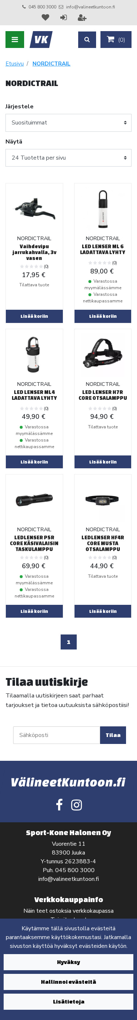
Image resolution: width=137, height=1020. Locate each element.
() (121, 40)
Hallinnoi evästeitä (68, 982)
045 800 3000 (42, 7)
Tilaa (113, 735)
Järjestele (19, 107)
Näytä (13, 142)
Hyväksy (68, 962)
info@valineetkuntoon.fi (90, 7)
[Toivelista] (46, 17)
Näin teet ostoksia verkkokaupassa (68, 911)
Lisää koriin (34, 316)
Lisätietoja (68, 1001)
